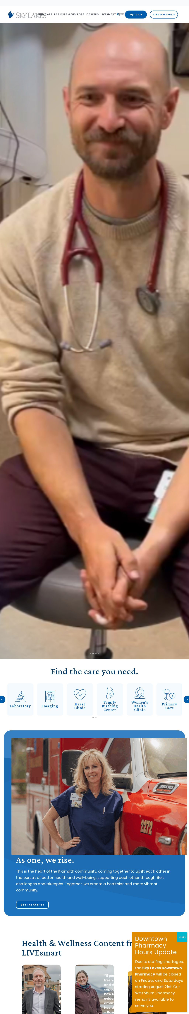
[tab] (93, 717)
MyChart (136, 14)
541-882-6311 (165, 14)
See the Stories (32, 904)
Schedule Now (21, 365)
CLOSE (182, 936)
